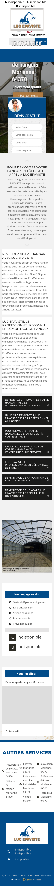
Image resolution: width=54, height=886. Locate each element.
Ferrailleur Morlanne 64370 (46, 796)
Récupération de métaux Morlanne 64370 (11, 770)
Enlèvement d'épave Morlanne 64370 (46, 782)
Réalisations (28, 95)
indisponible (15, 2)
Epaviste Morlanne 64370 (28, 767)
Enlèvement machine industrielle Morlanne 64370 (28, 784)
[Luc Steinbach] (27, 19)
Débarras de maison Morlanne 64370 (11, 788)
